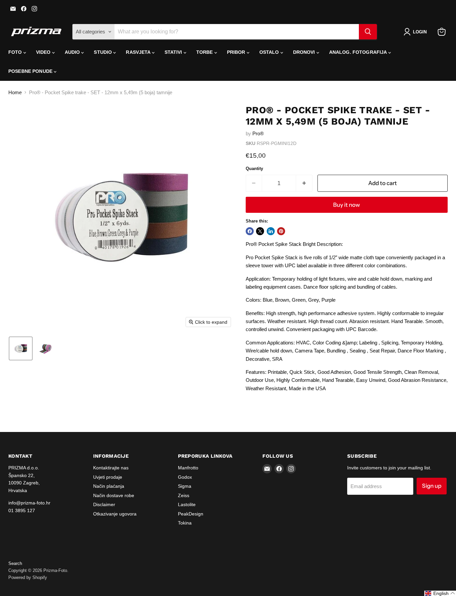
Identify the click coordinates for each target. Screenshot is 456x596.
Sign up (431, 485)
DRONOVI (304, 52)
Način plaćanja (108, 486)
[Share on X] (260, 231)
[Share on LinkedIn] (271, 231)
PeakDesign (190, 513)
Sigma (184, 486)
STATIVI (174, 52)
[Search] (368, 31)
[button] (416, 32)
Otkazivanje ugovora (115, 513)
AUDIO (73, 52)
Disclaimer (104, 504)
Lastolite (187, 504)
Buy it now (346, 204)
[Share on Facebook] (250, 231)
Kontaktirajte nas (111, 467)
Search (15, 563)
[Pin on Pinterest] (281, 231)
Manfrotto (188, 467)
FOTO (15, 52)
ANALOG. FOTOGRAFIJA (358, 52)
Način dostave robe (113, 495)
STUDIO (103, 52)
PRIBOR (237, 52)
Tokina (185, 523)
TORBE (205, 52)
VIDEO (44, 52)
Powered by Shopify (27, 577)
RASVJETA (139, 52)
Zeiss (183, 495)
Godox (185, 477)
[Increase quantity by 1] (304, 183)
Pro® (258, 133)
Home (15, 92)
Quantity (254, 168)
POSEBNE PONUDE (31, 71)
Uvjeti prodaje (107, 477)
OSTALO (269, 52)
